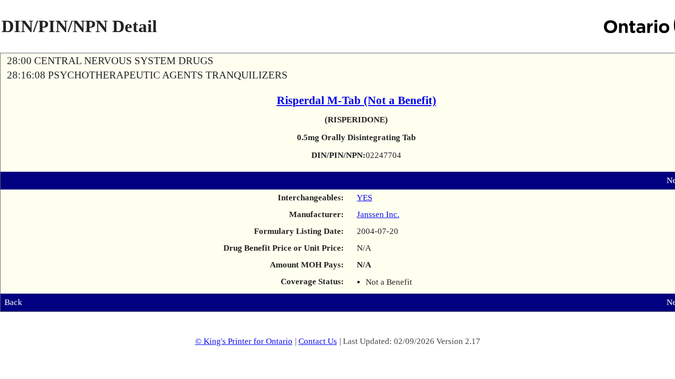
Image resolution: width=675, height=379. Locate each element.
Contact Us (317, 341)
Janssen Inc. (378, 214)
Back (13, 302)
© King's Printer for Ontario (244, 341)
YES (364, 197)
